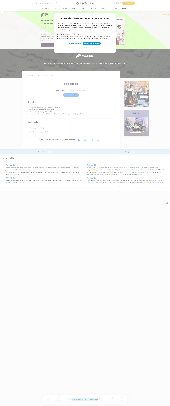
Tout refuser (85, 47)
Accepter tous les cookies (91, 43)
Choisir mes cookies (76, 43)
